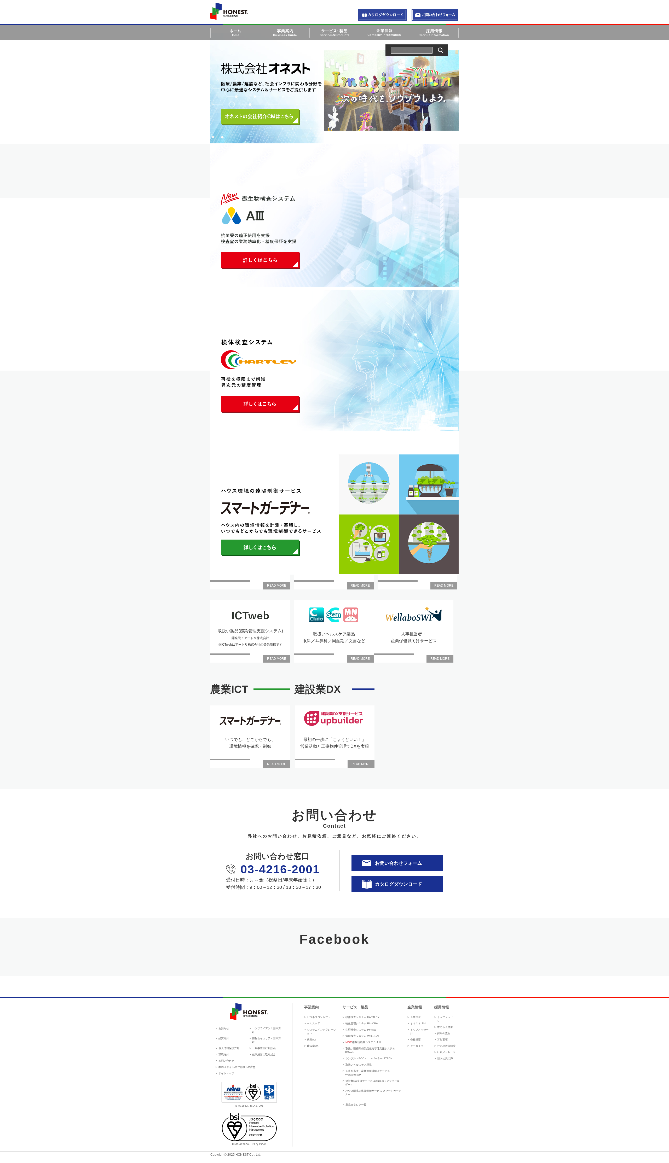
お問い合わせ (226, 1060)
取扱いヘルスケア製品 (358, 1064)
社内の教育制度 (446, 1045)
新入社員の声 (445, 1058)
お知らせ (223, 1028)
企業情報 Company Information (384, 32)
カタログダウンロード (398, 884)
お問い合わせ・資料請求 (382, 15)
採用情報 (441, 1007)
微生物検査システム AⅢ (363, 1042)
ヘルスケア (313, 1023)
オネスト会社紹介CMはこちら (260, 117)
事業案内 (311, 1007)
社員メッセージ (446, 1052)
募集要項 (442, 1039)
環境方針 (223, 1054)
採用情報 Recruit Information (433, 32)
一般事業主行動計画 (264, 1048)
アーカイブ (416, 1045)
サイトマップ (226, 1073)
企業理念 (415, 1017)
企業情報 (414, 1007)
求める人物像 (445, 1027)
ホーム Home (235, 32)
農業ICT (311, 1039)
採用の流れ (443, 1033)
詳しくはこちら (260, 260)
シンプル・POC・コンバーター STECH (368, 1058)
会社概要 (415, 1039)
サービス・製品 (355, 1007)
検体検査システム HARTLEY (362, 1017)
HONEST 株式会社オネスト (229, 11)
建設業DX (313, 1045)
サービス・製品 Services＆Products (334, 32)
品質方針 (223, 1038)
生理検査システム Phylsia (360, 1029)
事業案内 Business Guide (284, 32)
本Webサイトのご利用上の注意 (236, 1067)
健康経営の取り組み (264, 1054)
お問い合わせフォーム (398, 863)
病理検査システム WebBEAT (362, 1036)
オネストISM (417, 1023)
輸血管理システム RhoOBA (361, 1023)
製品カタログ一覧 (355, 1104)
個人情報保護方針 (228, 1048)
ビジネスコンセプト (319, 1017)
